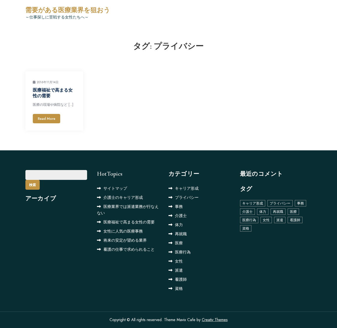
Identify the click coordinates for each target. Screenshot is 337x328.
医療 (179, 243)
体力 (179, 225)
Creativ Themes (215, 320)
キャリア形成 (187, 188)
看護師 (181, 279)
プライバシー (187, 197)
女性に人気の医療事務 (123, 231)
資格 (179, 288)
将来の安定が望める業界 (125, 240)
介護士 (181, 216)
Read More (46, 118)
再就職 (181, 234)
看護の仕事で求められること (129, 249)
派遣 (179, 270)
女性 (179, 261)
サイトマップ (115, 188)
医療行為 (183, 252)
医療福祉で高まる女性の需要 (129, 222)
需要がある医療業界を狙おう (67, 10)
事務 (179, 206)
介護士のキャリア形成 (123, 197)
